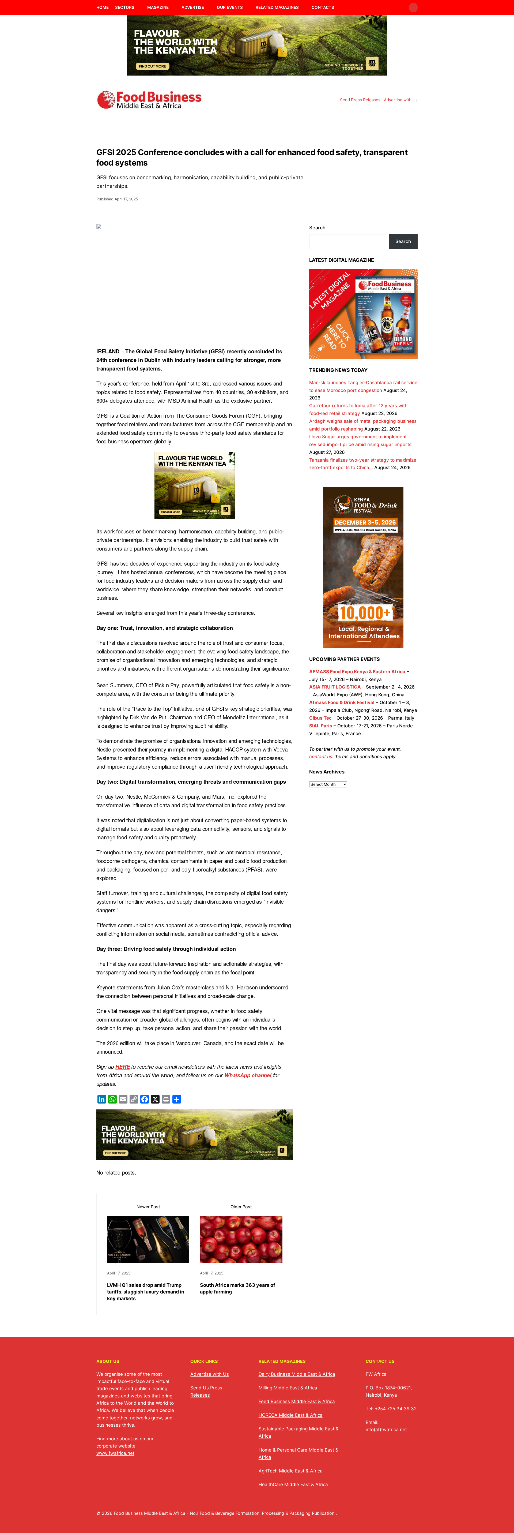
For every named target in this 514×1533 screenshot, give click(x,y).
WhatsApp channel (247, 1075)
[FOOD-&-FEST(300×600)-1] (363, 644)
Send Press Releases (360, 99)
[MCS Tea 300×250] (194, 514)
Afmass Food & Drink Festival (342, 702)
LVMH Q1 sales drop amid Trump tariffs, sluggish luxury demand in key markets (145, 1291)
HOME (102, 7)
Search (317, 227)
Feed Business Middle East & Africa (297, 1401)
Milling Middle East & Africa (288, 1387)
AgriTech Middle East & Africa (291, 1471)
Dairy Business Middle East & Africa (297, 1374)
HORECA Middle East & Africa (291, 1415)
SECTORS (124, 7)
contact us (320, 756)
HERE (122, 1066)
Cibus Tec (320, 718)
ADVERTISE (193, 7)
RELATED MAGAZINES (277, 7)
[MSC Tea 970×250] (257, 72)
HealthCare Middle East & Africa (293, 1484)
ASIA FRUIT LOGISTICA (335, 687)
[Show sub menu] (137, 7)
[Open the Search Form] (413, 7)
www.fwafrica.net (115, 1453)
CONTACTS (323, 7)
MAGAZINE (158, 7)
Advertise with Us (401, 99)
